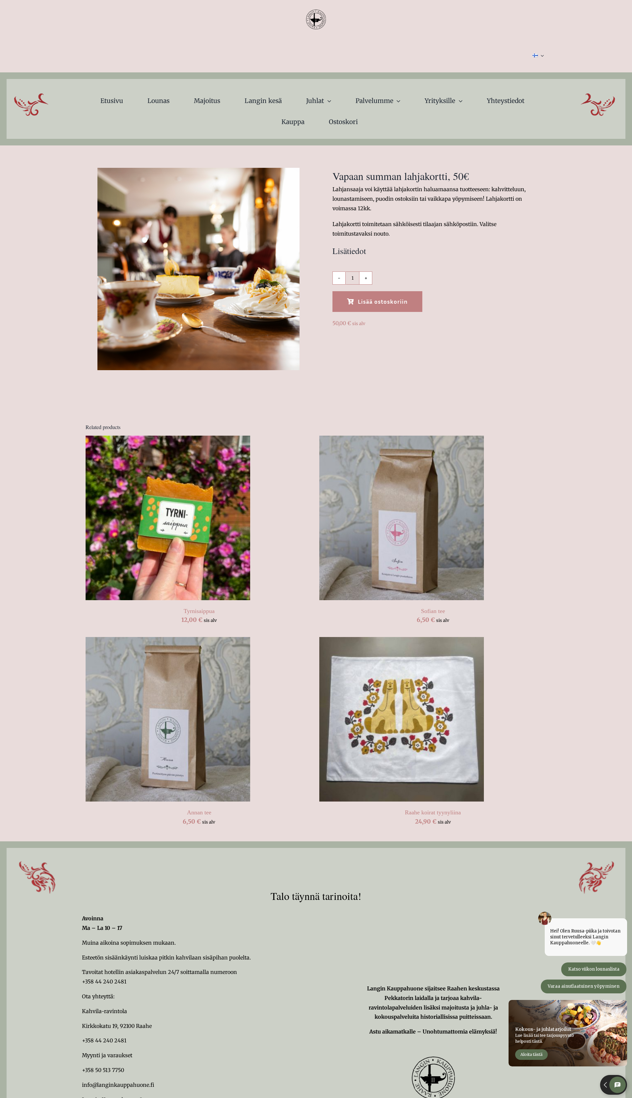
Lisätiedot (206, 519)
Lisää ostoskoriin (383, 301)
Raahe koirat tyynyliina (433, 812)
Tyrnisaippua (199, 611)
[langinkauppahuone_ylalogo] (316, 12)
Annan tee (199, 812)
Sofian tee (433, 611)
